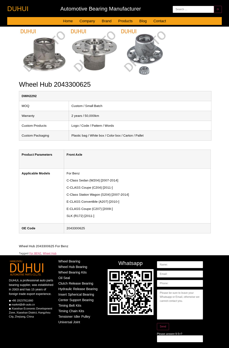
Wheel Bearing (69, 261)
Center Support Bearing (76, 300)
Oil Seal (64, 278)
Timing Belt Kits (69, 305)
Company (87, 21)
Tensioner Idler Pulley (74, 316)
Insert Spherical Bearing (76, 294)
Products (125, 21)
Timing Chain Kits (71, 311)
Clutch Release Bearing (75, 283)
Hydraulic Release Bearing (78, 289)
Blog (143, 21)
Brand (106, 21)
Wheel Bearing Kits (72, 272)
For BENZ (35, 253)
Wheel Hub (49, 253)
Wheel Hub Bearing (72, 267)
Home (68, 21)
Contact (159, 21)
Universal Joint (69, 322)
